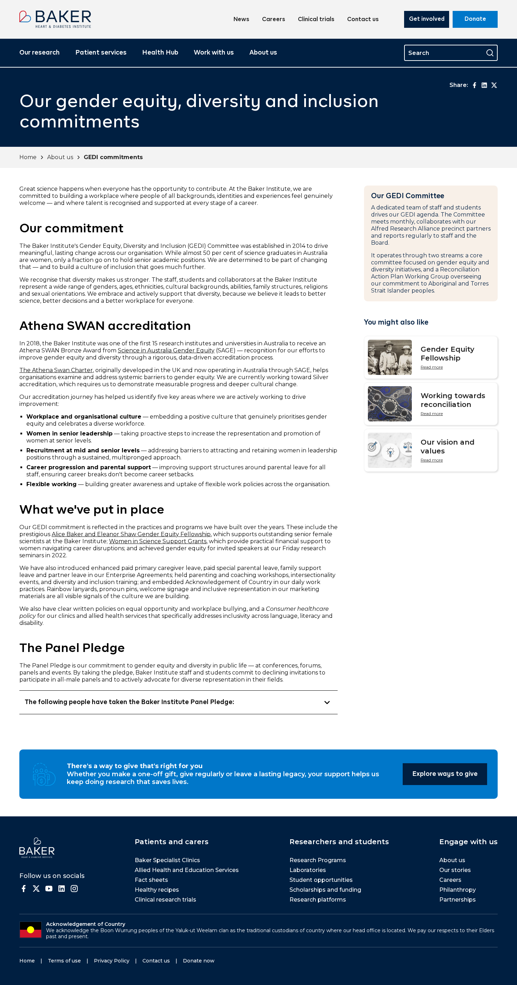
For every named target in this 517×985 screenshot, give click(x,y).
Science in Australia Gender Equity (166, 350)
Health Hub (160, 53)
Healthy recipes (157, 889)
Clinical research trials (165, 899)
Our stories (455, 870)
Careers (273, 20)
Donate (475, 19)
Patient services (101, 53)
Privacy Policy (111, 961)
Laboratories (307, 870)
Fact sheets (151, 880)
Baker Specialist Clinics (167, 860)
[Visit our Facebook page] (23, 888)
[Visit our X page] (36, 888)
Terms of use (64, 961)
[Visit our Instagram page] (74, 888)
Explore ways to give (445, 774)
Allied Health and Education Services (187, 870)
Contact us (363, 20)
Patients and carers (172, 841)
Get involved (427, 19)
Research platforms (317, 899)
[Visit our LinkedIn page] (61, 888)
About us (263, 53)
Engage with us (468, 841)
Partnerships (457, 899)
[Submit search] (490, 53)
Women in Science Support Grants (157, 541)
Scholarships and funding (325, 889)
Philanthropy (457, 889)
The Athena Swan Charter (56, 370)
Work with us (214, 53)
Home (28, 157)
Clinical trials (316, 20)
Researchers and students (339, 841)
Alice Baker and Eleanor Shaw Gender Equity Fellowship (131, 534)
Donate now (199, 961)
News (241, 20)
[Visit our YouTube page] (49, 888)
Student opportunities (321, 880)
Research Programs (317, 860)
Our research (39, 53)
